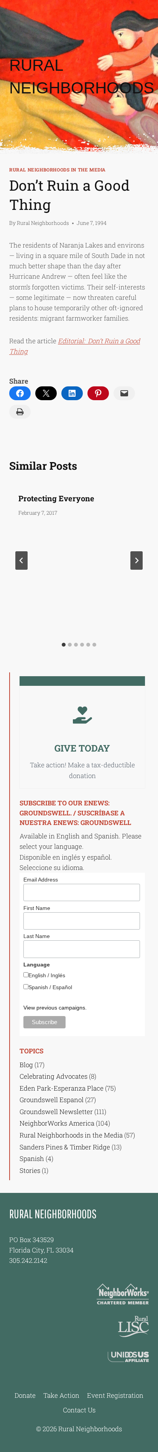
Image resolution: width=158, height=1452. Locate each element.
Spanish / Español (50, 987)
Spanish (32, 1158)
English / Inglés (46, 975)
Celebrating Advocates (53, 1076)
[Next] (136, 560)
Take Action (61, 1395)
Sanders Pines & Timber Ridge (65, 1147)
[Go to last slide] (21, 560)
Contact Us (79, 1409)
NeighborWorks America (57, 1123)
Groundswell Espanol (52, 1099)
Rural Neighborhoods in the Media (57, 170)
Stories (30, 1170)
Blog (26, 1064)
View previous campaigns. (55, 1008)
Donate (25, 1395)
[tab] (64, 645)
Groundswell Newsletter (56, 1111)
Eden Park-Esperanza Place (62, 1088)
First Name (36, 908)
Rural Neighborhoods (43, 223)
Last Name (36, 936)
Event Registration (115, 1395)
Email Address (40, 880)
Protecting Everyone (56, 498)
